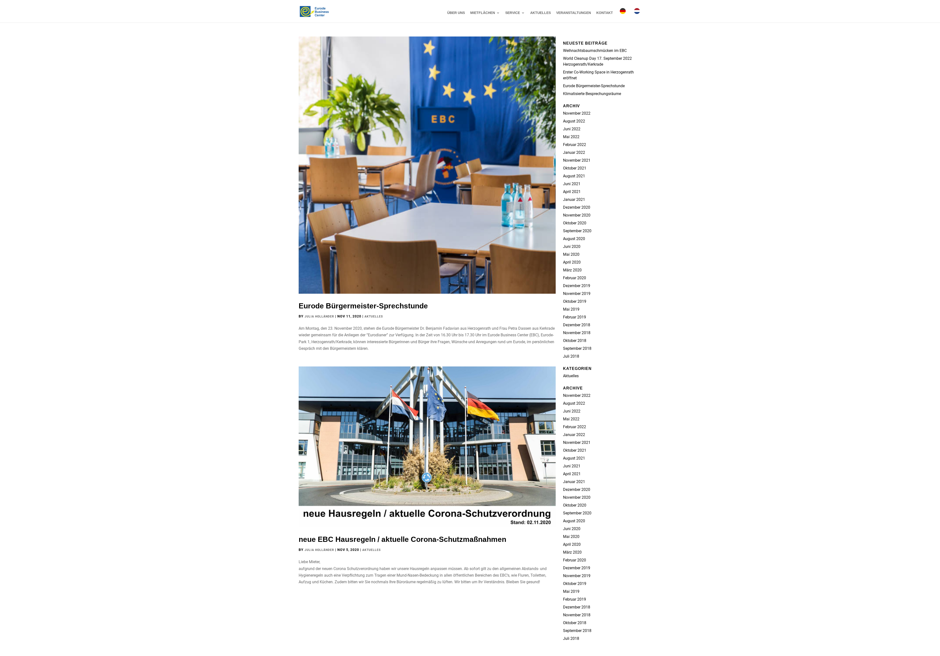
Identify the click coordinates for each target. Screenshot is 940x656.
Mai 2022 (571, 136)
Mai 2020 (571, 254)
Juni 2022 (571, 129)
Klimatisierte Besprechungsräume (592, 93)
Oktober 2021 (574, 168)
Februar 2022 (574, 144)
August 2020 (574, 238)
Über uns (456, 13)
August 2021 (574, 176)
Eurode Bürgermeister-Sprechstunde (363, 306)
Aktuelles (540, 13)
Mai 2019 (571, 309)
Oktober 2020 (574, 223)
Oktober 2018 (574, 340)
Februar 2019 (574, 317)
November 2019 (576, 293)
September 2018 (577, 348)
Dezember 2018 (576, 325)
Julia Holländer (319, 316)
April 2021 (572, 191)
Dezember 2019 (576, 285)
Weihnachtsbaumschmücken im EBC (595, 50)
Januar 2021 (574, 199)
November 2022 (576, 113)
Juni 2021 (571, 184)
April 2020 (572, 262)
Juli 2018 (571, 356)
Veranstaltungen (573, 13)
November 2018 (576, 332)
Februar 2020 (574, 278)
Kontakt (604, 13)
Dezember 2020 (576, 207)
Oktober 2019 (574, 301)
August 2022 (574, 121)
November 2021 (576, 160)
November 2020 (576, 215)
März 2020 (572, 270)
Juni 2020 (571, 246)
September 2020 (577, 231)
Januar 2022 (574, 152)
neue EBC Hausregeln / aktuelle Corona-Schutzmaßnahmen (402, 539)
